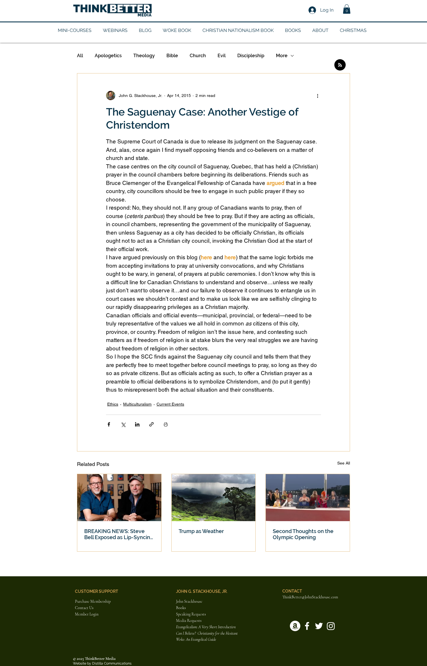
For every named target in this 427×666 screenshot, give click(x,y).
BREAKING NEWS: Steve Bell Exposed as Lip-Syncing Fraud (118, 534)
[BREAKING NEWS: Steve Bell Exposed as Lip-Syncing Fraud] (119, 497)
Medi (180, 620)
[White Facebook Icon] (307, 626)
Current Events (170, 404)
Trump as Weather (201, 531)
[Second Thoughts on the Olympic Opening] (308, 497)
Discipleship (250, 55)
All (80, 55)
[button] (347, 9)
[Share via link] (151, 424)
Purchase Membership (93, 601)
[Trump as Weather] (214, 497)
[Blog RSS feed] (340, 65)
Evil (222, 55)
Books (181, 607)
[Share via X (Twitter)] (123, 424)
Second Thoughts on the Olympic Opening (303, 534)
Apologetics (108, 55)
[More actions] (317, 95)
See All (343, 463)
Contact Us (84, 607)
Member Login (86, 614)
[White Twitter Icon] (319, 626)
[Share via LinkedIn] (137, 424)
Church (198, 55)
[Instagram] (331, 626)
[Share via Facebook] (109, 424)
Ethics (112, 404)
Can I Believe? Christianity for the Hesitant (207, 633)
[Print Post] (165, 424)
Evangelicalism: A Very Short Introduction (206, 626)
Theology (144, 55)
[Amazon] (295, 626)
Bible (172, 55)
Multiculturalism (137, 404)
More (282, 55)
